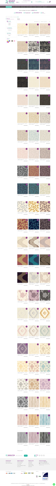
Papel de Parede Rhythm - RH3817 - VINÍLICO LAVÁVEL (34, 124)
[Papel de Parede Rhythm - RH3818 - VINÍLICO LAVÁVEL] (45, 117)
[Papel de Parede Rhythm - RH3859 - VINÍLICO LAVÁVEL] (22, 366)
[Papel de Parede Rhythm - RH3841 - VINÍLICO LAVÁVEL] (22, 259)
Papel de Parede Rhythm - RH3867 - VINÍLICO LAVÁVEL (45, 408)
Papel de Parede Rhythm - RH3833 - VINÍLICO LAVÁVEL (34, 213)
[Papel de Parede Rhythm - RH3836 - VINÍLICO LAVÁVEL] (34, 224)
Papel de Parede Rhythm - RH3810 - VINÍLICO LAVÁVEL (22, 88)
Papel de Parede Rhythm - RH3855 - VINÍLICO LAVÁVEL (45, 337)
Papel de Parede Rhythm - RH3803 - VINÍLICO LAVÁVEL (45, 35)
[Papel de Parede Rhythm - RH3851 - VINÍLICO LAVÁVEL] (34, 313)
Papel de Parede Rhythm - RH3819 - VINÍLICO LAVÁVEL (22, 142)
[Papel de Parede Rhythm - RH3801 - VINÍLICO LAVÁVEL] (22, 28)
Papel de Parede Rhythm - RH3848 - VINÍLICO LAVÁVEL (34, 301)
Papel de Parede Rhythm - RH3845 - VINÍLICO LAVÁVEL (34, 284)
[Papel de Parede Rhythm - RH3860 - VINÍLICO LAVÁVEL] (34, 366)
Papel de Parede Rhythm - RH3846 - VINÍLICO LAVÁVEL (45, 284)
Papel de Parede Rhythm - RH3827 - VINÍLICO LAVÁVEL (45, 177)
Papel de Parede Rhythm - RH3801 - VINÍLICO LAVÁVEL (22, 35)
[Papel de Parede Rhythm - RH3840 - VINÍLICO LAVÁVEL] (45, 242)
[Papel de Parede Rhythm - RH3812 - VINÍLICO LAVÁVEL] (45, 82)
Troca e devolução (19, 463)
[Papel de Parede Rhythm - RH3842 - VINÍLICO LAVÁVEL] (34, 259)
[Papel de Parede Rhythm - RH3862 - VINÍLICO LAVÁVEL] (22, 384)
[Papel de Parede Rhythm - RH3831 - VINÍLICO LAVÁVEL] (45, 188)
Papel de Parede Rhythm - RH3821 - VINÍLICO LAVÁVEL (45, 142)
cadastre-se (28, 0)
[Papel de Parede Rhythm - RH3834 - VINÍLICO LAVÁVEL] (45, 206)
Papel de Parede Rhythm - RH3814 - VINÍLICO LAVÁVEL (34, 106)
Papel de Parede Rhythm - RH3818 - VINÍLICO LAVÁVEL (45, 124)
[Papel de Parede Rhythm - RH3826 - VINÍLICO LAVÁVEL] (34, 171)
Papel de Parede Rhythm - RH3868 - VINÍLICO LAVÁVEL (22, 426)
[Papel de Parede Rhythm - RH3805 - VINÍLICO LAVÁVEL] (34, 46)
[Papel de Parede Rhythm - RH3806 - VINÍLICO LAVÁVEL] (45, 46)
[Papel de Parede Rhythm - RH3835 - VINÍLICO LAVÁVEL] (22, 224)
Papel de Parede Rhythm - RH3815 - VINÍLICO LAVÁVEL (45, 106)
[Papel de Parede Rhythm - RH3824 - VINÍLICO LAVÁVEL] (45, 153)
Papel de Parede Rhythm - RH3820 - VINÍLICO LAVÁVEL (34, 142)
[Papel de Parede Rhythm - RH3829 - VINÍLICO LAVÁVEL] (34, 188)
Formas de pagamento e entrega (21, 465)
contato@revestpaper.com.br (45, 463)
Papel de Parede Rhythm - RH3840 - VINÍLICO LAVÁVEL (45, 248)
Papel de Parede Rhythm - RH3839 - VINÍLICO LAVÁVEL (34, 248)
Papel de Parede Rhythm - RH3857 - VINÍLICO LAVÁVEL (34, 355)
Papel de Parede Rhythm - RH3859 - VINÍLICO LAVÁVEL (22, 373)
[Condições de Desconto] (27, 13)
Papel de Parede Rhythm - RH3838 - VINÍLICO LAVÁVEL (22, 248)
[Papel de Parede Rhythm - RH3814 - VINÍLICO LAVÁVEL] (34, 100)
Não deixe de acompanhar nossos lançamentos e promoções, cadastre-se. (10, 456)
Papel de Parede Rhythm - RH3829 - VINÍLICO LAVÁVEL (34, 195)
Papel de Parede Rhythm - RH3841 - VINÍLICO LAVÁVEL (22, 266)
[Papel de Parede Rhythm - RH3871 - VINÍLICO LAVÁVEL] (22, 437)
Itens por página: (36, 21)
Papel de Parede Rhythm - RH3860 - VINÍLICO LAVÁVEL (34, 373)
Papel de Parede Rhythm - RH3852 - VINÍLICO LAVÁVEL (45, 319)
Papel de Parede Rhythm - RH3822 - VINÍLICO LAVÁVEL (22, 159)
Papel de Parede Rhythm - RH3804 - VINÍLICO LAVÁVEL (22, 53)
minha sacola (49, 2)
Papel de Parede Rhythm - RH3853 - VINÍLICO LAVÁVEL (22, 337)
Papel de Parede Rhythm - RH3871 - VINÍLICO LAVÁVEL (22, 444)
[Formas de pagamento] (35, 13)
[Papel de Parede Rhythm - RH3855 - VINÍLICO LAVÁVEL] (45, 330)
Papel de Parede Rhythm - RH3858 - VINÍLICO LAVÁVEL (45, 355)
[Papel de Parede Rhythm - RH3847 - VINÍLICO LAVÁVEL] (22, 295)
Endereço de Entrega (31, 465)
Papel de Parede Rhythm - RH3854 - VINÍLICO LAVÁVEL (34, 337)
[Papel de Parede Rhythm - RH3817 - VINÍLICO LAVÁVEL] (34, 117)
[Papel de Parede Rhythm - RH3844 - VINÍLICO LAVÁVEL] (22, 277)
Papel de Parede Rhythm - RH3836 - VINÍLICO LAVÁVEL (34, 230)
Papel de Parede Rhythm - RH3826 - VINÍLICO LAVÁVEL (34, 177)
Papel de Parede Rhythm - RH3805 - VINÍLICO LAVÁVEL (34, 53)
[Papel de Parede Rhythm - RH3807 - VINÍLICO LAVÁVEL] (22, 64)
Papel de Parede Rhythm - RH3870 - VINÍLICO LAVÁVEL (45, 426)
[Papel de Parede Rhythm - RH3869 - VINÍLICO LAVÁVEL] (34, 419)
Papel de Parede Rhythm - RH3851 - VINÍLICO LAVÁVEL (34, 319)
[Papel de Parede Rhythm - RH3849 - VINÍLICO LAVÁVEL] (45, 295)
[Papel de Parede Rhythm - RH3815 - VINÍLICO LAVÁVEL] (45, 100)
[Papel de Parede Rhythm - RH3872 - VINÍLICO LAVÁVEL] (34, 437)
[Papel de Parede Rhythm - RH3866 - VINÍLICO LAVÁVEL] (34, 402)
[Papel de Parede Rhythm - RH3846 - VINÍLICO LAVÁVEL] (45, 277)
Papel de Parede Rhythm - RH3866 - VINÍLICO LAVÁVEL (34, 408)
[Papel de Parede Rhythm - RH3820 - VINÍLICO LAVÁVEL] (34, 135)
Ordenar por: (42, 21)
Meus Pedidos (30, 463)
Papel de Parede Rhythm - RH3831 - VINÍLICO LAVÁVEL (45, 195)
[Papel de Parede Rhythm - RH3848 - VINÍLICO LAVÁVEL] (34, 295)
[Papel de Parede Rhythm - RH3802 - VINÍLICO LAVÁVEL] (34, 28)
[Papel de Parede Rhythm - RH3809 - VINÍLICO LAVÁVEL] (45, 64)
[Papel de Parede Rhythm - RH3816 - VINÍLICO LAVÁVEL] (22, 117)
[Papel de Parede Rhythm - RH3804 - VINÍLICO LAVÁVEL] (22, 46)
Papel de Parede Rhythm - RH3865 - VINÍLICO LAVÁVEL (22, 408)
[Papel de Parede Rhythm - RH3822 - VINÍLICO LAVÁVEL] (22, 153)
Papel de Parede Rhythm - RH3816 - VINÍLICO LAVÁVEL (22, 124)
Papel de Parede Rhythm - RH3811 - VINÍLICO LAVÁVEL (34, 88)
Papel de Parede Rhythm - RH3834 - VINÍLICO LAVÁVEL (45, 213)
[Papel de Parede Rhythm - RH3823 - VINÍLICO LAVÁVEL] (34, 153)
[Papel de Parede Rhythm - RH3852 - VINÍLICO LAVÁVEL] (45, 313)
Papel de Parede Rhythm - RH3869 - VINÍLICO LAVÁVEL (34, 426)
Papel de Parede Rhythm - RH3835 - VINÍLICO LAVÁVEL (22, 230)
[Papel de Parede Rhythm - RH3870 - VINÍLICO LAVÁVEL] (45, 419)
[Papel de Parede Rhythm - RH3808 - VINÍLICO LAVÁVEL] (34, 64)
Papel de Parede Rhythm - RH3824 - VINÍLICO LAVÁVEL (45, 159)
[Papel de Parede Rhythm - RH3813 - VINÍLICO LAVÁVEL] (22, 100)
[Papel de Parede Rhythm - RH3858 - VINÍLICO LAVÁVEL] (45, 348)
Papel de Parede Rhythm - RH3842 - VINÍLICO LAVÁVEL (34, 266)
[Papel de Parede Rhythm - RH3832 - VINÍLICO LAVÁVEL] (22, 206)
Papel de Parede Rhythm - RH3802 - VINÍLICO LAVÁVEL (34, 35)
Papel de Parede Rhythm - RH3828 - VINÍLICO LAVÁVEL (22, 195)
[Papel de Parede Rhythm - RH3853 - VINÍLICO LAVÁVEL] (22, 330)
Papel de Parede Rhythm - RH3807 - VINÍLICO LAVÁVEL (22, 70)
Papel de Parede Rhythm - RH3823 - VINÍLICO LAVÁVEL (34, 159)
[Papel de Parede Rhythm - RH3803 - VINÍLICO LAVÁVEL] (45, 28)
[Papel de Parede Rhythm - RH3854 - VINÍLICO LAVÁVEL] (34, 330)
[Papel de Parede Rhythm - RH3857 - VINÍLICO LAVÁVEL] (34, 348)
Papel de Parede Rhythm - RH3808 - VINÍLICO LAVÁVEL (34, 70)
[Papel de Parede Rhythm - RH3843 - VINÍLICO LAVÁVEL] (45, 259)
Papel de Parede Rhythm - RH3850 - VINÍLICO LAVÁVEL (22, 319)
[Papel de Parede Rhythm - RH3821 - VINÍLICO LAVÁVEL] (45, 135)
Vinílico (9, 35)
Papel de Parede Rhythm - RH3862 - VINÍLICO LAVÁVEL (22, 390)
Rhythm (10, 23)
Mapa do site (44, 483)
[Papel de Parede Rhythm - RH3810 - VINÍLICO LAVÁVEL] (22, 82)
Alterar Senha (30, 466)
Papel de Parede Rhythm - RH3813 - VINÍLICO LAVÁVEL (22, 106)
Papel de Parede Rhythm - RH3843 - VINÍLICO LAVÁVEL (45, 266)
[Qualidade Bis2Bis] (37, 477)
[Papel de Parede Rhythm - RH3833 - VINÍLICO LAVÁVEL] (34, 206)
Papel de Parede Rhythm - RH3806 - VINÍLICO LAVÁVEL (45, 53)
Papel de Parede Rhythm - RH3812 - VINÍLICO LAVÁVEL (45, 88)
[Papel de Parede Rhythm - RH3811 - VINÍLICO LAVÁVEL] (34, 82)
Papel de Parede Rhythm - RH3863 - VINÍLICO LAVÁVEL (34, 390)
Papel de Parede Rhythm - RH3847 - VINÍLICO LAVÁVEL (22, 301)
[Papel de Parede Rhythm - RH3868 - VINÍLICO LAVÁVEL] (22, 419)
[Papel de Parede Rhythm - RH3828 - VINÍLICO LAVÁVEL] (22, 188)
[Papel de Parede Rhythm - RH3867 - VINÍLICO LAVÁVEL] (45, 402)
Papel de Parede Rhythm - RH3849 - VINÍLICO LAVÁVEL (45, 301)
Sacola (48, 1)
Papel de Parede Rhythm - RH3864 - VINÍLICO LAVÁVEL (45, 390)
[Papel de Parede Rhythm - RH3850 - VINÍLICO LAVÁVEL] (22, 313)
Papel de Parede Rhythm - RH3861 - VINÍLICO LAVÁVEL (45, 373)
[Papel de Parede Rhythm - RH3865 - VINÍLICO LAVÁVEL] (22, 402)
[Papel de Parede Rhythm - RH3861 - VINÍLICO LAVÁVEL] (45, 366)
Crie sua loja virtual (23, 485)
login (26, 0)
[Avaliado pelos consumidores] (45, 476)
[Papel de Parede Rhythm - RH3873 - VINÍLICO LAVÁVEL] (45, 437)
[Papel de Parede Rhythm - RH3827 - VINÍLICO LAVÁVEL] (45, 171)
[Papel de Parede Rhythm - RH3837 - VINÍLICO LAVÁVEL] (45, 224)
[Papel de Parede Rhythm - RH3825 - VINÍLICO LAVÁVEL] (22, 171)
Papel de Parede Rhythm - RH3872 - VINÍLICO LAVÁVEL (34, 444)
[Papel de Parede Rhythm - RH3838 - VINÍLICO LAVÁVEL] (22, 242)
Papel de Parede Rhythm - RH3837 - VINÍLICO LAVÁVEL (45, 230)
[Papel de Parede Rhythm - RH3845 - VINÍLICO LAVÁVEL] (34, 277)
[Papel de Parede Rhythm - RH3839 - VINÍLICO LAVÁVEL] (34, 242)
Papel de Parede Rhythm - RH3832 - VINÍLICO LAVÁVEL (22, 213)
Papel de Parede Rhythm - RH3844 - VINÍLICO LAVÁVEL (22, 284)
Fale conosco (19, 466)
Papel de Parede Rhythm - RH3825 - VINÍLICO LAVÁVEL (22, 177)
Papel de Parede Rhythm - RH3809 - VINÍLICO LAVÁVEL (45, 70)
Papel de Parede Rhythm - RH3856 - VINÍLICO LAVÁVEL (22, 355)
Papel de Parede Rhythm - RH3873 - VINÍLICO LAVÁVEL (45, 444)
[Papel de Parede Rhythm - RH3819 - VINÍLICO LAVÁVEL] (22, 135)
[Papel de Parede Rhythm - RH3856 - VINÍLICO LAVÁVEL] (22, 348)
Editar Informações (30, 464)
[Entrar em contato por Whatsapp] (54, 484)
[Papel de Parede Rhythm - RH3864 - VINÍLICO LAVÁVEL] (45, 384)
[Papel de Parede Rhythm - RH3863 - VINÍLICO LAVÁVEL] (34, 384)
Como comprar (19, 464)
